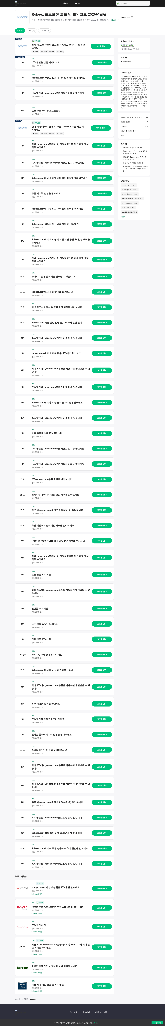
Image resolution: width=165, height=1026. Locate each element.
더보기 (123, 217)
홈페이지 (18, 999)
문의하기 (86, 1012)
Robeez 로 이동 (37, 894)
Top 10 (77, 3)
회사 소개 (73, 1012)
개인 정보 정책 (101, 1012)
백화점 (65, 3)
